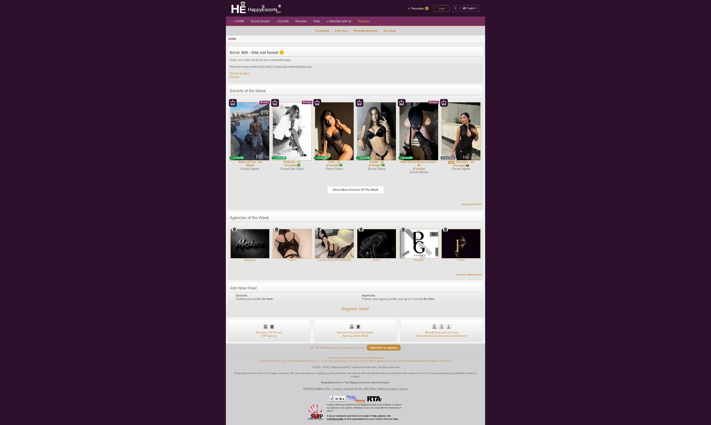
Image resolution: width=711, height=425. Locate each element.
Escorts (282, 21)
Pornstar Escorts (365, 30)
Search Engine (239, 73)
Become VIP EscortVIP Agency (269, 334)
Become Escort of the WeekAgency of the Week (355, 334)
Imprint (264, 360)
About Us (332, 357)
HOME (238, 21)
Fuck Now (322, 30)
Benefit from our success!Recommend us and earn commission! (441, 334)
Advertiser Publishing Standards (409, 360)
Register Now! (355, 308)
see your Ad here (471, 204)
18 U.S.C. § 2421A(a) (321, 360)
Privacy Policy (359, 360)
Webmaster (377, 357)
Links (365, 357)
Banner (355, 357)
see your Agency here (468, 274)
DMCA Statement (379, 360)
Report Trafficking (441, 360)
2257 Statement (297, 360)
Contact (344, 357)
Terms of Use (278, 360)
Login (441, 8)
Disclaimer (342, 360)
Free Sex (341, 30)
